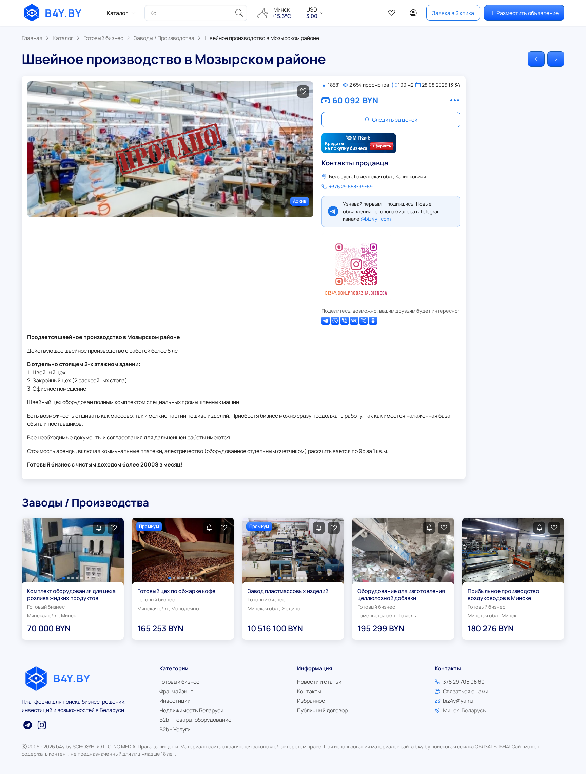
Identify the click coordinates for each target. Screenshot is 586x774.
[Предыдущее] (536, 59)
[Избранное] (392, 13)
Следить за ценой (394, 119)
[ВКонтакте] (354, 321)
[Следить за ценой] (99, 528)
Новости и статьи (319, 682)
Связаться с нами (465, 691)
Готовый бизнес (179, 682)
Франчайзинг (176, 691)
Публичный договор (322, 710)
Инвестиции (175, 700)
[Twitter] (363, 321)
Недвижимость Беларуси (191, 710)
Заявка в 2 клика (453, 13)
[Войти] (413, 13)
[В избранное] (303, 91)
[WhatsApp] (335, 321)
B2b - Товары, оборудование (195, 719)
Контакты (309, 691)
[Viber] (344, 321)
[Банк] (358, 143)
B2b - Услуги (175, 729)
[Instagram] (356, 267)
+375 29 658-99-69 (351, 186)
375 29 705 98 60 (464, 682)
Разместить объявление (527, 13)
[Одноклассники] (373, 321)
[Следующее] (555, 59)
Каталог (117, 13)
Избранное (311, 700)
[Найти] (239, 13)
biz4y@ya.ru (458, 700)
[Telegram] (325, 321)
